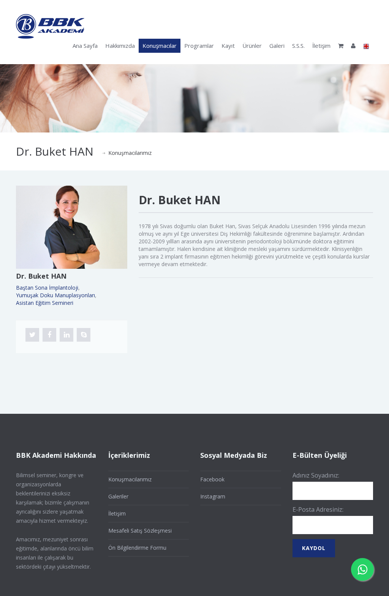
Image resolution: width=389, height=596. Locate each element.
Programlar (199, 45)
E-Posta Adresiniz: (318, 509)
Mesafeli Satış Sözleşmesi (140, 530)
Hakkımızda (120, 45)
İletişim (321, 45)
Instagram (212, 496)
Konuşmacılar (159, 45)
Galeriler (118, 496)
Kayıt (228, 45)
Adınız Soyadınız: (316, 475)
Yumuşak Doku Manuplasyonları (55, 295)
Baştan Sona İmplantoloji (47, 287)
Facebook (212, 479)
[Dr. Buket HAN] (71, 226)
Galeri (277, 45)
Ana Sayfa (85, 45)
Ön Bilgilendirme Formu (137, 547)
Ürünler (252, 45)
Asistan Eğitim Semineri (44, 302)
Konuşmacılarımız (130, 152)
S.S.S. (298, 45)
